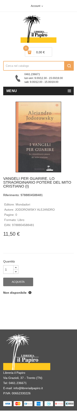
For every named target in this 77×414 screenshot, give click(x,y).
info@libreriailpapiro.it (28, 388)
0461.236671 (18, 383)
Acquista (18, 281)
